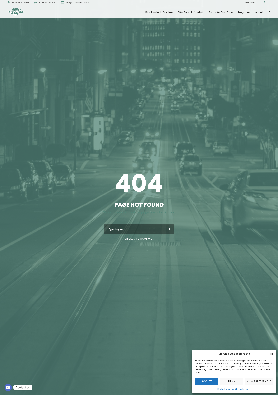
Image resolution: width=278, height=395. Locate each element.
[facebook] (264, 2)
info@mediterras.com (77, 2)
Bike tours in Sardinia (191, 12)
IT (269, 12)
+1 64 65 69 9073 (21, 2)
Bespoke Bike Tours (221, 12)
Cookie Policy (223, 389)
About (259, 12)
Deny (231, 381)
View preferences (259, 381)
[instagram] (269, 2)
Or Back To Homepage (139, 238)
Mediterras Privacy (241, 389)
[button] (271, 354)
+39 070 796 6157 (47, 2)
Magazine (244, 12)
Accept (206, 381)
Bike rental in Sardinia (159, 12)
